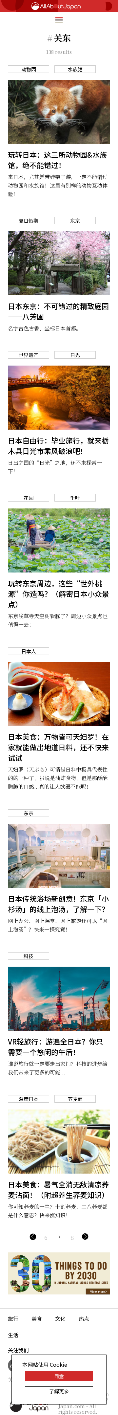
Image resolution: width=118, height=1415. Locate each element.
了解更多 (59, 1391)
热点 (84, 1318)
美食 (36, 1318)
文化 (60, 1318)
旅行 (13, 1318)
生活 (13, 1335)
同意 (59, 1376)
